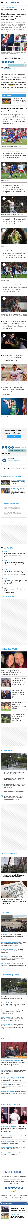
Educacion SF (14, 1184)
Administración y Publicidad (13, 1198)
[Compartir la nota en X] (6, 62)
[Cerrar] (24, 65)
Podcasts (12, 1179)
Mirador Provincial (20, 1179)
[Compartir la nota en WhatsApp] (9, 62)
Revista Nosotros (14, 1176)
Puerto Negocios (15, 1181)
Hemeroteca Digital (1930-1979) (9, 1195)
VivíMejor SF (7, 1181)
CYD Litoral (6, 1179)
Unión (11, 84)
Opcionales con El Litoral (18, 1200)
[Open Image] (4, 36)
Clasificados (23, 1176)
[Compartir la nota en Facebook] (3, 62)
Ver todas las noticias (8, 596)
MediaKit (14, 1202)
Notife (22, 1181)
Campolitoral (5, 1176)
